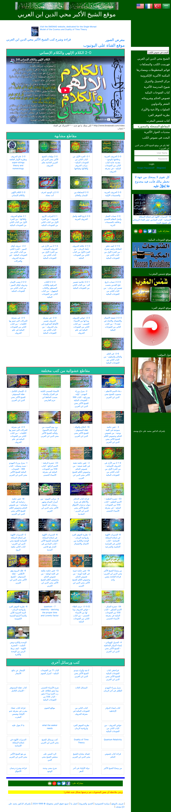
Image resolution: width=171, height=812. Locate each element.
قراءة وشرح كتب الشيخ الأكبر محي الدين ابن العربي (38, 39)
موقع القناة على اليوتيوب (104, 45)
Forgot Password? (145, 168)
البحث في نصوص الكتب (158, 52)
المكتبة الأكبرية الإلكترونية (155, 75)
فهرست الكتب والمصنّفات (155, 64)
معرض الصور (115, 40)
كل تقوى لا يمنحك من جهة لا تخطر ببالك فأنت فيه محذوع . (152, 181)
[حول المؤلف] (151, 384)
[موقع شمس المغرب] (151, 289)
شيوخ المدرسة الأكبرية (157, 86)
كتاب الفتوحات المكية (157, 92)
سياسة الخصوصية (102, 803)
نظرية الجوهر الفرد (159, 115)
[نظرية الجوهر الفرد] (151, 329)
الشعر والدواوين (160, 103)
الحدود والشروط (86, 803)
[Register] (161, 168)
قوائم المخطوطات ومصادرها (153, 69)
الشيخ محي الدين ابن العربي (153, 58)
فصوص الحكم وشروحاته (156, 98)
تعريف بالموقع (117, 803)
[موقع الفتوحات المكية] (151, 255)
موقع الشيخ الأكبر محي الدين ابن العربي (67, 14)
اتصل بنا (74, 803)
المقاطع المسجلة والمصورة (154, 126)
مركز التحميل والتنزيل (157, 81)
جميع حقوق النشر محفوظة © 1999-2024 (51, 803)
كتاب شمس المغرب (158, 120)
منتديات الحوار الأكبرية (157, 132)
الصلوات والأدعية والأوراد (155, 109)
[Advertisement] (151, 27)
